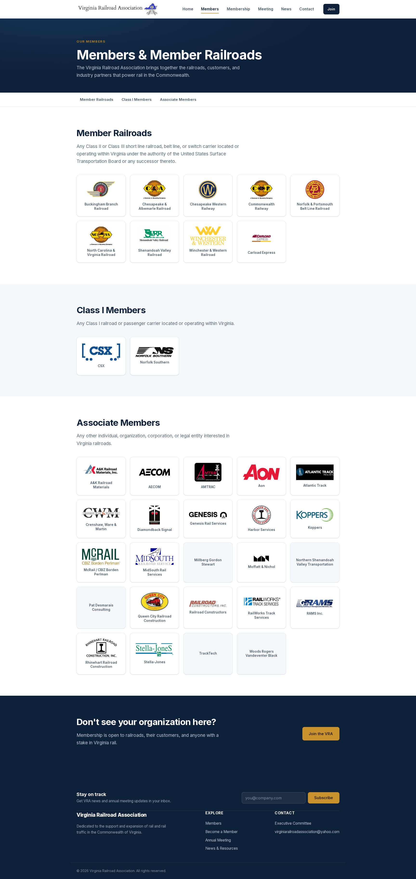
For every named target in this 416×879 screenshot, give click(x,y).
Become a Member (221, 831)
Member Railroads (96, 99)
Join (331, 9)
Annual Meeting (218, 840)
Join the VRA (321, 733)
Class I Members (136, 99)
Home (187, 9)
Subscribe (323, 798)
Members (210, 9)
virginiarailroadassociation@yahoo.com (307, 831)
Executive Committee (293, 823)
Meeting (265, 9)
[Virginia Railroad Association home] (117, 9)
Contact (306, 9)
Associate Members (178, 99)
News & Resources (221, 848)
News (286, 9)
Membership (238, 9)
